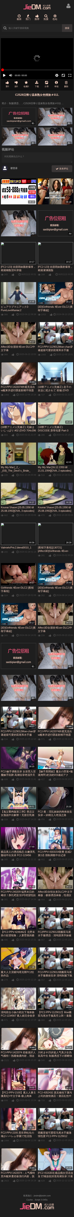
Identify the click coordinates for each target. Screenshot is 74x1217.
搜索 (67, 28)
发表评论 (63, 168)
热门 (28, 19)
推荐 (37, 19)
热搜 (46, 19)
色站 (54, 19)
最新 (19, 19)
